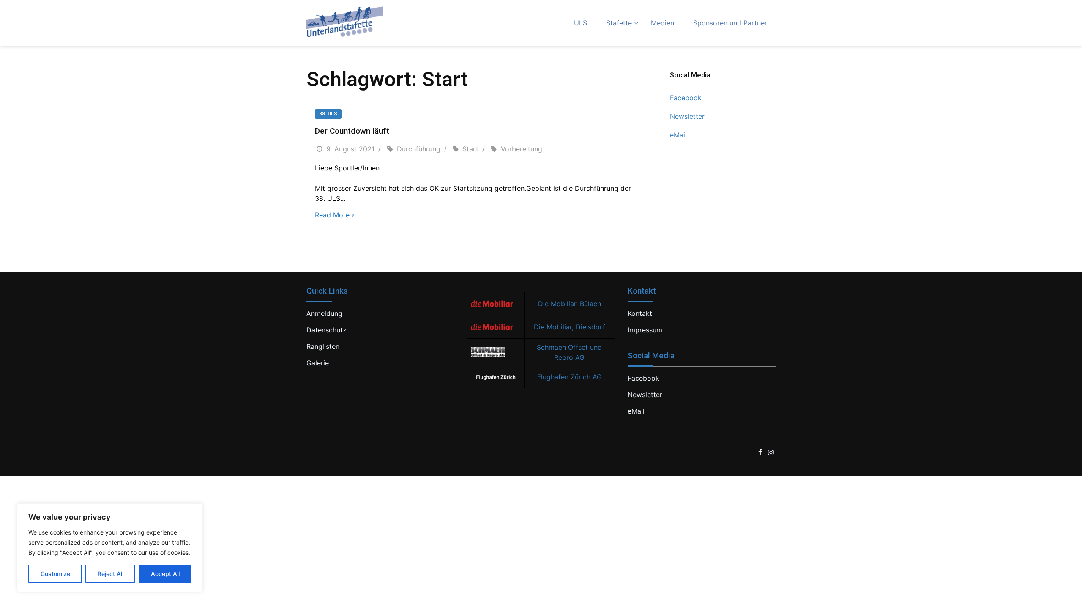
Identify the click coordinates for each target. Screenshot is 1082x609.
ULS (580, 23)
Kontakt (640, 313)
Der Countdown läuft (352, 131)
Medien (662, 23)
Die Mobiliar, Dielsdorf (569, 327)
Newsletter (687, 116)
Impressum (645, 330)
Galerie (317, 363)
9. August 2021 (350, 149)
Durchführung (418, 149)
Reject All (110, 573)
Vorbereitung (521, 149)
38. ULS (328, 114)
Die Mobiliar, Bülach (569, 303)
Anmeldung (324, 313)
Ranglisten (322, 346)
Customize (55, 573)
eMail (678, 135)
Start (470, 149)
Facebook (686, 97)
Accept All (165, 573)
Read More (332, 215)
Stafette (619, 23)
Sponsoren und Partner (730, 23)
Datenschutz (326, 330)
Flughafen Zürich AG (569, 377)
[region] (110, 547)
